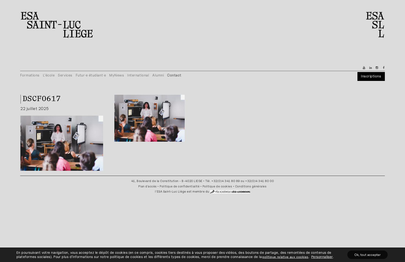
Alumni (158, 75)
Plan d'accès (147, 186)
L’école (49, 75)
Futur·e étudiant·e (91, 75)
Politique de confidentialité (179, 186)
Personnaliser (322, 257)
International (138, 75)
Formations (29, 75)
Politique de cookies (217, 186)
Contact (174, 75)
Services (65, 75)
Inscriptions (371, 76)
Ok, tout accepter (367, 255)
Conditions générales (251, 186)
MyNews (116, 75)
